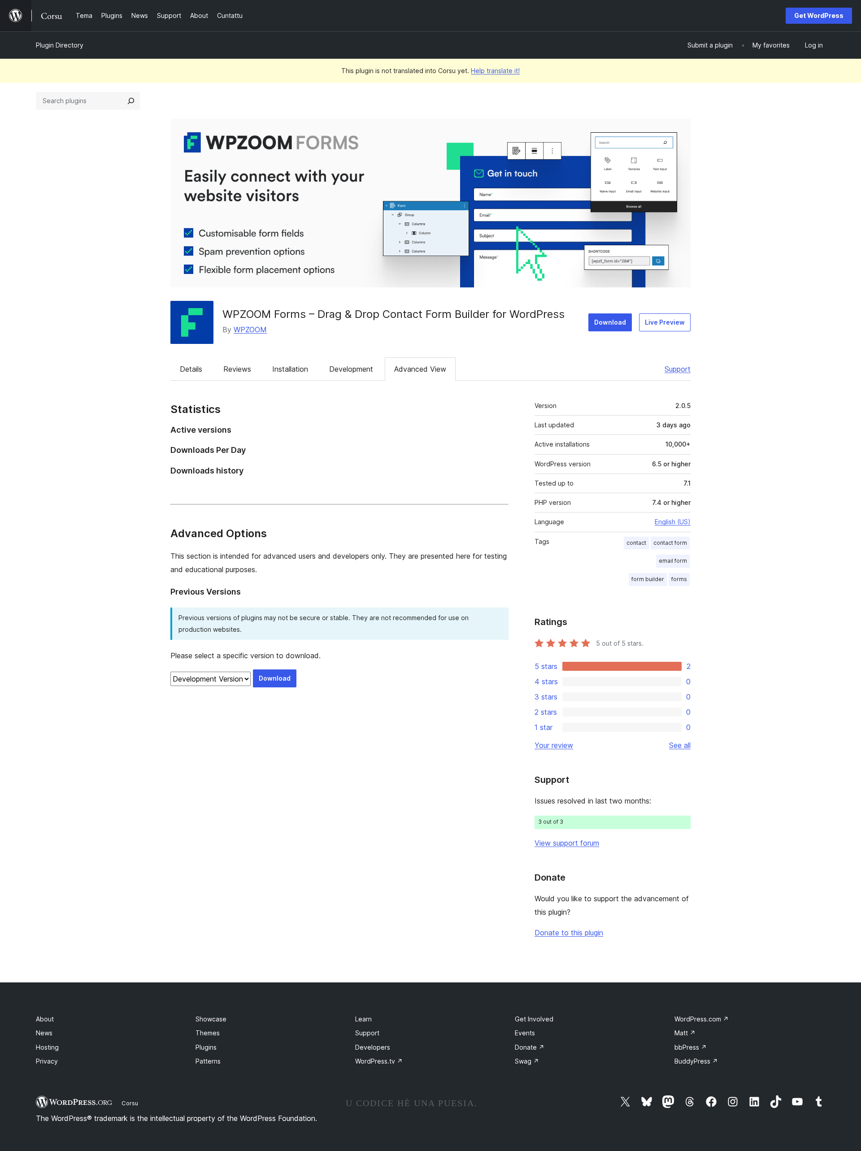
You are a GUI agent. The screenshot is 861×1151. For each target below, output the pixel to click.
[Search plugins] (131, 101)
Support (678, 369)
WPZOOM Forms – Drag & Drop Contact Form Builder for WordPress (393, 314)
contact (636, 542)
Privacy (47, 1061)
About (45, 1019)
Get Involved (534, 1019)
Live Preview (665, 322)
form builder (647, 579)
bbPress (690, 1047)
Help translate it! (495, 70)
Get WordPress (819, 15)
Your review (554, 745)
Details (191, 369)
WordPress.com (701, 1019)
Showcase (211, 1019)
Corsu (130, 1103)
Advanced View (420, 369)
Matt (685, 1033)
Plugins (206, 1047)
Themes (208, 1033)
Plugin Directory (59, 45)
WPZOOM (250, 329)
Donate (529, 1047)
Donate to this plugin (569, 932)
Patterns (208, 1061)
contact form (670, 542)
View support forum (567, 842)
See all (680, 745)
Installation (290, 369)
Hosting (47, 1047)
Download (610, 322)
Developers (372, 1047)
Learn (363, 1019)
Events (525, 1033)
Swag (527, 1061)
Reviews (237, 369)
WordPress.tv (379, 1061)
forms (679, 579)
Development (351, 369)
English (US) (673, 522)
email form (673, 560)
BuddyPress (696, 1061)
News (44, 1033)
